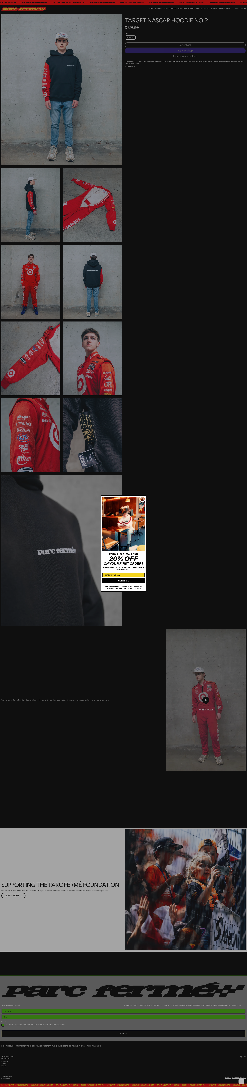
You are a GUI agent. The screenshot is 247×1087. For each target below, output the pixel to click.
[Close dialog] (142, 499)
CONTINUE (123, 581)
